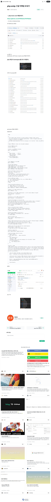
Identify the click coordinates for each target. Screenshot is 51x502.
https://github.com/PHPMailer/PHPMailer (19, 18)
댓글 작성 (42, 341)
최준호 (8, 9)
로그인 (48, 1)
